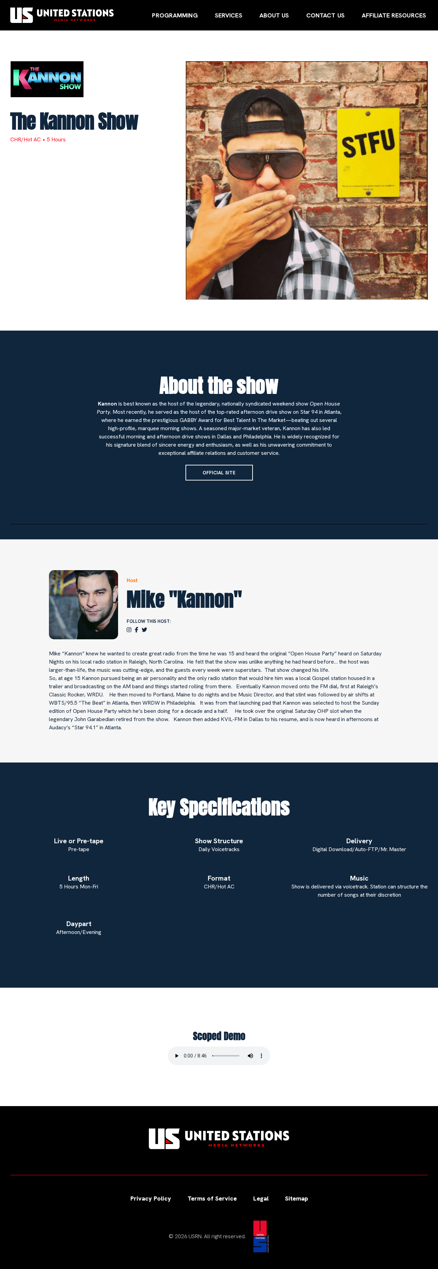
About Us (274, 15)
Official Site (219, 473)
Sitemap (296, 1198)
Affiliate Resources (394, 15)
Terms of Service (212, 1198)
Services (228, 15)
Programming (174, 15)
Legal (261, 1198)
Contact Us (325, 15)
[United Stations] (62, 15)
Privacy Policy (150, 1198)
